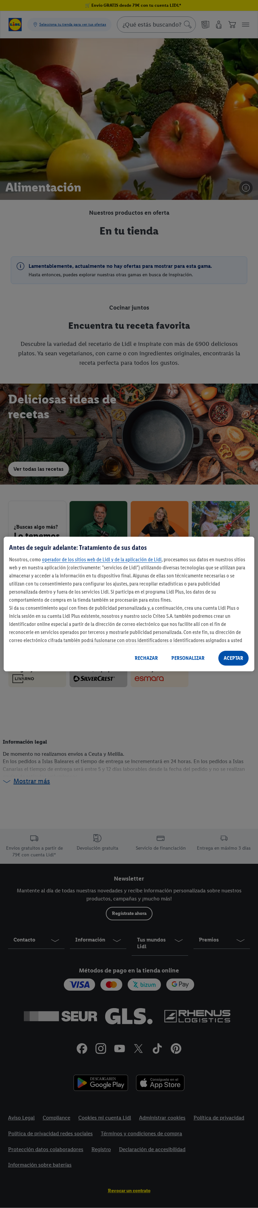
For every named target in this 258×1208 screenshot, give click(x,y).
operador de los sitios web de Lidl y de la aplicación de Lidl (102, 559)
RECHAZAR (146, 658)
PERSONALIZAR (188, 658)
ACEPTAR (233, 658)
